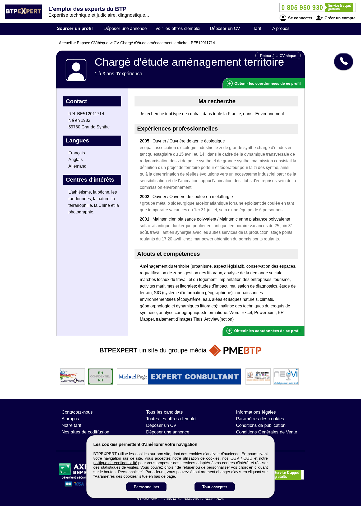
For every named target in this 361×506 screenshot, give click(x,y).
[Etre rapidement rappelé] (341, 61)
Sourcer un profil (75, 28)
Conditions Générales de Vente (266, 432)
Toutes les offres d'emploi (171, 418)
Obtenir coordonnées (267, 83)
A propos (281, 28)
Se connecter (299, 18)
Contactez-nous (77, 412)
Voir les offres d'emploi (177, 28)
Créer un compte (339, 18)
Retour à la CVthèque (278, 55)
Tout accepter (214, 487)
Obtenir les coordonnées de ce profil (266, 331)
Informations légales (256, 412)
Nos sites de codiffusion (85, 432)
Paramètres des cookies (260, 418)
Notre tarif (71, 425)
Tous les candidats (164, 412)
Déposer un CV (225, 28)
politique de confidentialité (115, 462)
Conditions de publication (260, 425)
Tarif (257, 28)
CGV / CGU (241, 458)
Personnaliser (146, 487)
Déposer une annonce (125, 28)
